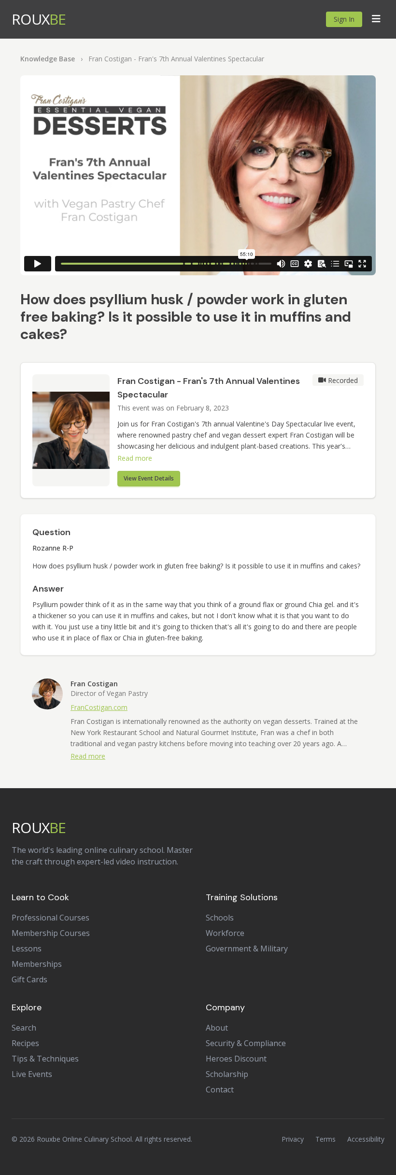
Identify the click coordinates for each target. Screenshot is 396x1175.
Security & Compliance (246, 1043)
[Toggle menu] (376, 19)
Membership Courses (51, 933)
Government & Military (247, 948)
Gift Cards (29, 979)
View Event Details (149, 478)
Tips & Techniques (45, 1058)
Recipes (25, 1043)
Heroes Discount (236, 1058)
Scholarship (227, 1074)
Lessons (27, 948)
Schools (220, 917)
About (217, 1027)
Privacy (293, 1139)
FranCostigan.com (99, 707)
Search (24, 1027)
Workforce (225, 933)
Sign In (344, 19)
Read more (134, 458)
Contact (220, 1089)
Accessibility (365, 1139)
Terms (325, 1139)
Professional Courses (50, 917)
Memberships (37, 964)
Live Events (32, 1074)
